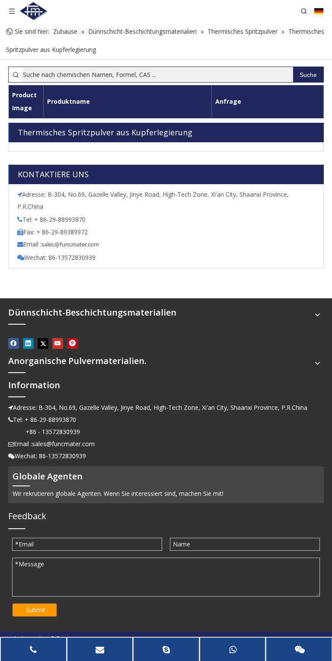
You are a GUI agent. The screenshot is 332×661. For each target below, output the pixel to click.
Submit (35, 610)
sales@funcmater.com (63, 444)
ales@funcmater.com (71, 245)
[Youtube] (57, 343)
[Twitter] (43, 343)
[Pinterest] (72, 343)
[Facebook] (13, 343)
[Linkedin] (28, 343)
